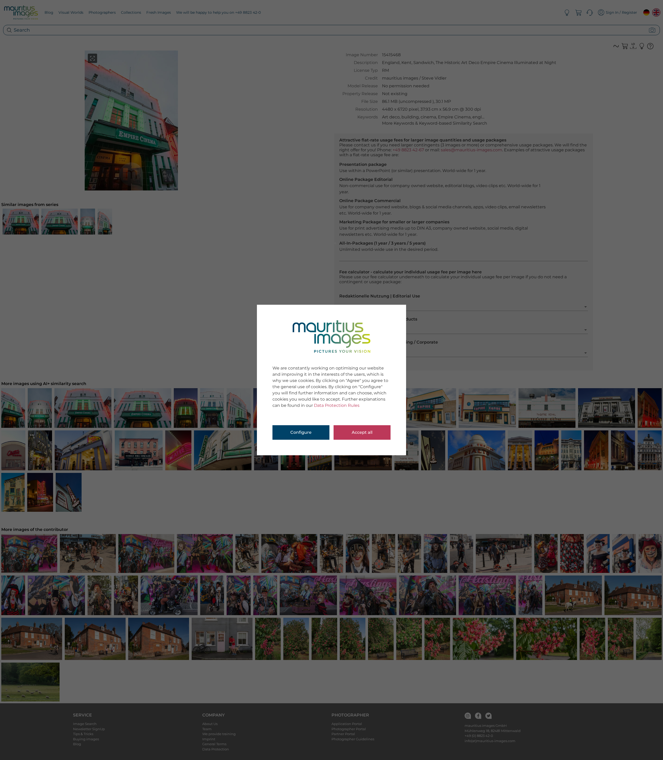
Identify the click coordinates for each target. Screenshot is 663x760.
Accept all (362, 432)
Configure (301, 432)
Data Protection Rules (336, 405)
